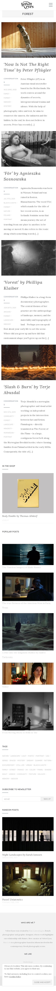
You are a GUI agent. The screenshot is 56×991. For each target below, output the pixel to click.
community (9, 416)
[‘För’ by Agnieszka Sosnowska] (28, 149)
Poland (7, 215)
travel (40, 770)
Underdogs (28, 962)
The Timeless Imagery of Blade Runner (21, 567)
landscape (8, 320)
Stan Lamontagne (36, 931)
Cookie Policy (15, 976)
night (4, 774)
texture (32, 774)
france (20, 770)
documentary (8, 765)
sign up (47, 799)
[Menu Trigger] (51, 5)
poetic (31, 756)
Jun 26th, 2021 (10, 308)
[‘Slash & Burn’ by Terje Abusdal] (28, 362)
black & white (10, 203)
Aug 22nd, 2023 (10, 90)
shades (48, 770)
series (5, 761)
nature (7, 211)
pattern (47, 761)
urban (29, 765)
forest (7, 98)
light (24, 756)
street (13, 770)
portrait (8, 219)
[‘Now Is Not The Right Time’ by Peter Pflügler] (28, 40)
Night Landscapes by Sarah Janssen (22, 854)
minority (8, 429)
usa (47, 756)
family (6, 94)
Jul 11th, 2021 (9, 199)
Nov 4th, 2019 (10, 412)
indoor (14, 779)
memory (7, 102)
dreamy (30, 761)
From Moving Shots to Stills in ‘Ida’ (19, 732)
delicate (41, 774)
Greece (12, 774)
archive (7, 312)
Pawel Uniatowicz (12, 899)
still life (20, 765)
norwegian (9, 433)
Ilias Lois (7, 942)
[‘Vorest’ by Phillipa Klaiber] (28, 258)
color (32, 770)
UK (26, 770)
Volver (5, 686)
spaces (13, 761)
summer (38, 761)
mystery (7, 106)
